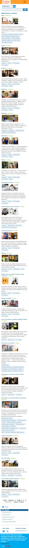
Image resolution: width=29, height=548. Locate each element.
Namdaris (13, 426)
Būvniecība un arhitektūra (8, 343)
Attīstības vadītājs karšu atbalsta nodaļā (11, 40)
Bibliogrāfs (4, 89)
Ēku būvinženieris (22, 420)
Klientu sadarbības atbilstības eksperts (10, 36)
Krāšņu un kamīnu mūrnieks (8, 430)
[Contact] (6, 508)
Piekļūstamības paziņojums (8, 517)
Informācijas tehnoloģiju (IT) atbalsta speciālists (12, 34)
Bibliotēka (4, 113)
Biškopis (3, 253)
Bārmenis (3, 68)
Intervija (9, 63)
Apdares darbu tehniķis (7, 418)
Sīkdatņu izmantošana (7, 519)
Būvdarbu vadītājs (6, 298)
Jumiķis (3, 422)
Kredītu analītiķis (16, 38)
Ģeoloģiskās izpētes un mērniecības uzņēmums (12, 371)
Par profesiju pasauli (7, 512)
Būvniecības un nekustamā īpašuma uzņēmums (12, 369)
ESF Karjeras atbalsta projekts (9, 521)
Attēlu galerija (16, 63)
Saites (11, 86)
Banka (3, 15)
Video (22, 269)
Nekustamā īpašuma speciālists (14, 422)
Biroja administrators (6, 230)
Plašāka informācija (5, 543)
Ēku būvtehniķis (5, 426)
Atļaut (7, 546)
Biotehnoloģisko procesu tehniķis (10, 206)
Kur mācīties (5, 65)
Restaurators (23, 428)
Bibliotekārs (4, 130)
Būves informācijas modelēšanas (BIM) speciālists (14, 319)
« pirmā (4, 500)
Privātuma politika (6, 514)
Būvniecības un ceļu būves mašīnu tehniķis (12, 374)
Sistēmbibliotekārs (20, 130)
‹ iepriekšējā (10, 500)
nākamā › (16, 502)
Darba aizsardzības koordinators (9, 420)
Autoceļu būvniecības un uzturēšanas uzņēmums (12, 367)
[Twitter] (3, 508)
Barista (3, 45)
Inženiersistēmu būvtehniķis (8, 424)
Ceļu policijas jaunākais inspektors (10, 478)
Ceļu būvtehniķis (5, 458)
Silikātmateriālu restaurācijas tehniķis (10, 428)
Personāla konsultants (7, 42)
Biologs (3, 160)
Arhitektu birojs (5, 365)
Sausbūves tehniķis (20, 424)
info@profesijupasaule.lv (21, 530)
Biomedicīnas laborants (7, 182)
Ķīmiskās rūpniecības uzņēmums (9, 227)
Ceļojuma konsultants (7, 435)
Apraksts (4, 63)
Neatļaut (3, 546)
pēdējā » (21, 502)
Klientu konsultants (6, 38)
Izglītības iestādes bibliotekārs (8, 132)
